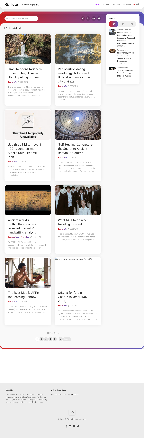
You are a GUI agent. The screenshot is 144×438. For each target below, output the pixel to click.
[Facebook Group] (88, 18)
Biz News (106, 4)
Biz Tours (116, 4)
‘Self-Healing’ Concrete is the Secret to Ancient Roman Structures (75, 149)
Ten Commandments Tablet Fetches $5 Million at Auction (125, 73)
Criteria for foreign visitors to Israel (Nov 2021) (73, 297)
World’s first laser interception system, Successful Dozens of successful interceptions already (126, 37)
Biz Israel (12, 4)
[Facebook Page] (83, 18)
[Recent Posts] (113, 24)
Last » (67, 339)
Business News (13, 237)
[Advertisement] (72, 366)
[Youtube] (93, 18)
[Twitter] (99, 18)
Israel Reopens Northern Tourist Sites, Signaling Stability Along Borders (25, 73)
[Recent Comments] (131, 24)
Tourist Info (126, 4)
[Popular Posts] (122, 24)
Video (131, 30)
